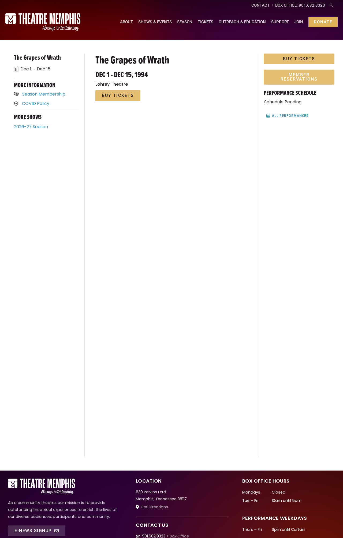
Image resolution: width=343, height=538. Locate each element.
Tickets (205, 22)
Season (184, 22)
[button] (331, 5)
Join (298, 22)
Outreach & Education (242, 22)
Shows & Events (155, 22)
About (126, 22)
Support (280, 22)
